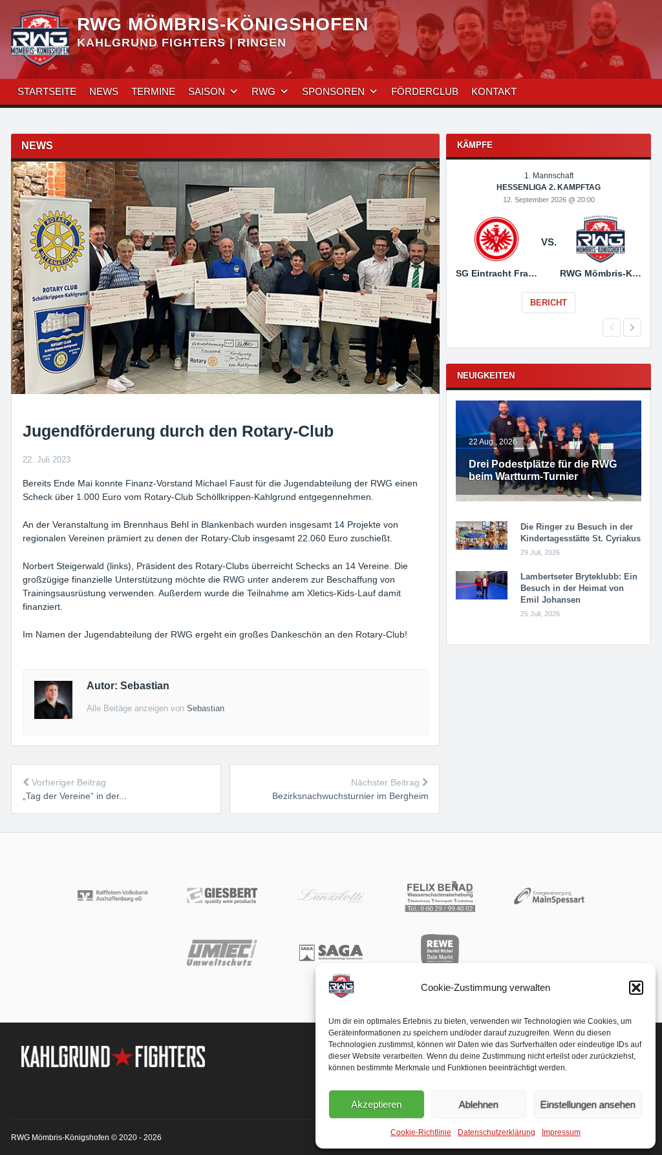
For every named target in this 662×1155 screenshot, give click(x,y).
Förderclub (424, 91)
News (103, 91)
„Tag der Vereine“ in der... (75, 796)
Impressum (561, 1132)
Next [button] (632, 327)
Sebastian (205, 708)
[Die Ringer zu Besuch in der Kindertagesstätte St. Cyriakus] (481, 547)
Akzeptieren (376, 1104)
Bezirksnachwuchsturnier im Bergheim (350, 796)
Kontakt (494, 91)
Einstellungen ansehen (587, 1104)
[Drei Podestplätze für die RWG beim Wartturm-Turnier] (548, 498)
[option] (548, 251)
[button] (636, 987)
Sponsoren (333, 91)
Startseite (46, 91)
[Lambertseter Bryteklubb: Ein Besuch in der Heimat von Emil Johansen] (481, 596)
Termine (153, 91)
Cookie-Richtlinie (420, 1132)
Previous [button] (612, 327)
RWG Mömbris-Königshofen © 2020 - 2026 (86, 1137)
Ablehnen (478, 1104)
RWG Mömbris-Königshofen (222, 24)
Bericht (548, 302)
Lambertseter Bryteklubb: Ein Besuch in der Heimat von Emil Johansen (578, 588)
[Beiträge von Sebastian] (53, 716)
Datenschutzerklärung (496, 1132)
